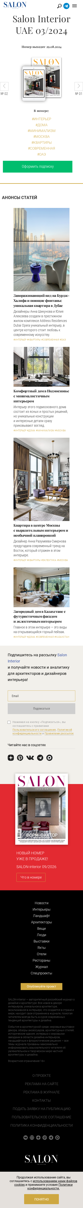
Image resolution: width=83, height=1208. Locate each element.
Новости (41, 903)
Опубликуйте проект (41, 986)
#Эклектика (48, 560)
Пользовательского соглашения (34, 729)
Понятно (41, 1199)
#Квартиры (41, 142)
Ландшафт (41, 916)
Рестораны (41, 960)
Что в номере (31, 877)
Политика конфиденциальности (41, 1125)
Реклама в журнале (41, 1092)
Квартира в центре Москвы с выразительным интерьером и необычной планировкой (41, 530)
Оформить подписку (38, 166)
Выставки (41, 941)
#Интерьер (41, 119)
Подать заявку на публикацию (41, 1109)
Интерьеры (42, 909)
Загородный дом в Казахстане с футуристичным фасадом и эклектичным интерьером (40, 616)
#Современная (41, 148)
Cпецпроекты (41, 973)
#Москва (41, 137)
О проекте (41, 1075)
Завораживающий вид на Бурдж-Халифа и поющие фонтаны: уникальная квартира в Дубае (41, 300)
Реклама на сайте (41, 1084)
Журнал (41, 967)
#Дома (41, 125)
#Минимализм (42, 131)
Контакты (41, 1100)
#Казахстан (61, 637)
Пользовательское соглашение (41, 1117)
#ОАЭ (41, 154)
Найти (59, 6)
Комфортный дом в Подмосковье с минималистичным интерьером (41, 396)
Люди (41, 935)
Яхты (41, 948)
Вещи (41, 928)
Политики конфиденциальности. (50, 1186)
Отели (41, 954)
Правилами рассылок (59, 733)
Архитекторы (41, 922)
